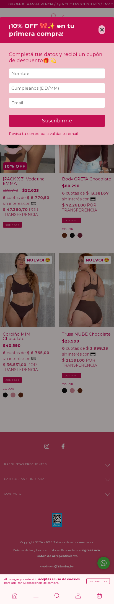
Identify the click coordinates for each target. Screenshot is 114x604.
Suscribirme (57, 121)
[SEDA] (14, 596)
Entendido (98, 581)
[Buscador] (57, 596)
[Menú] (35, 596)
